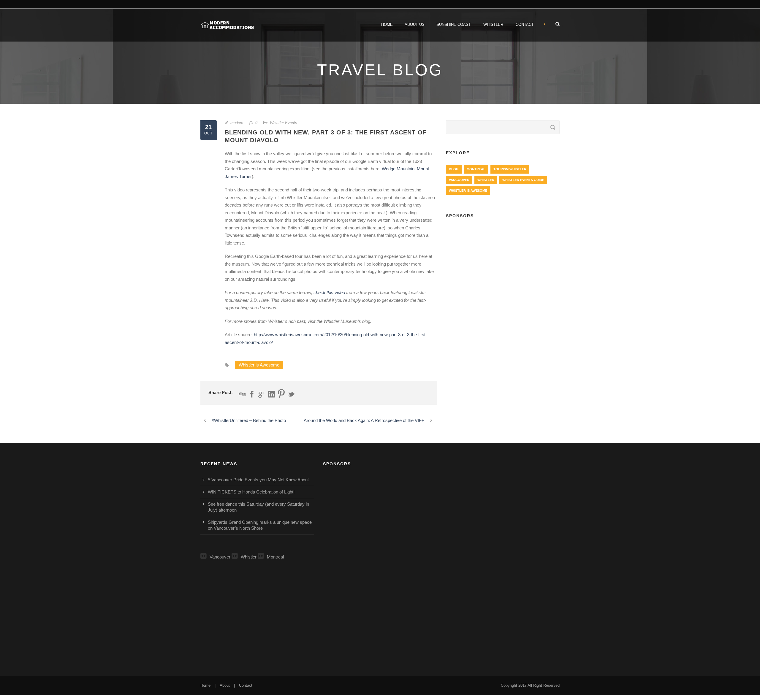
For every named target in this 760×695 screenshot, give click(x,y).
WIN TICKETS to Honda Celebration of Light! (251, 491)
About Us (415, 24)
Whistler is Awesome (259, 364)
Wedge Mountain (398, 168)
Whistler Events (283, 122)
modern (236, 122)
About (225, 685)
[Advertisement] (503, 267)
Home (387, 24)
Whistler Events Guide (523, 180)
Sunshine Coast (453, 24)
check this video (329, 292)
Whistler (493, 24)
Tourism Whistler (509, 169)
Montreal (476, 169)
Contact (525, 24)
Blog (454, 169)
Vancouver (459, 180)
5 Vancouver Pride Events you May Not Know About (258, 479)
